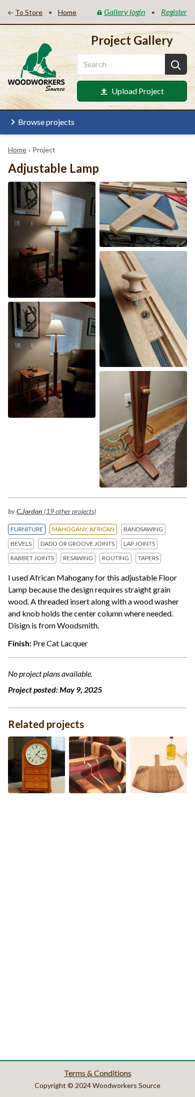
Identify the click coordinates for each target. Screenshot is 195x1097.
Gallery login (124, 11)
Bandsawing (143, 529)
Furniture (26, 529)
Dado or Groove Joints (77, 543)
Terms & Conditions (98, 1073)
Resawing (78, 558)
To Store (28, 12)
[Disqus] (97, 925)
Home (17, 149)
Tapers (148, 558)
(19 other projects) (56, 511)
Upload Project (138, 91)
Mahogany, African (83, 529)
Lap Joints (139, 543)
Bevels (21, 543)
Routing (115, 558)
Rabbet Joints (32, 558)
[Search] (176, 64)
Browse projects (46, 121)
